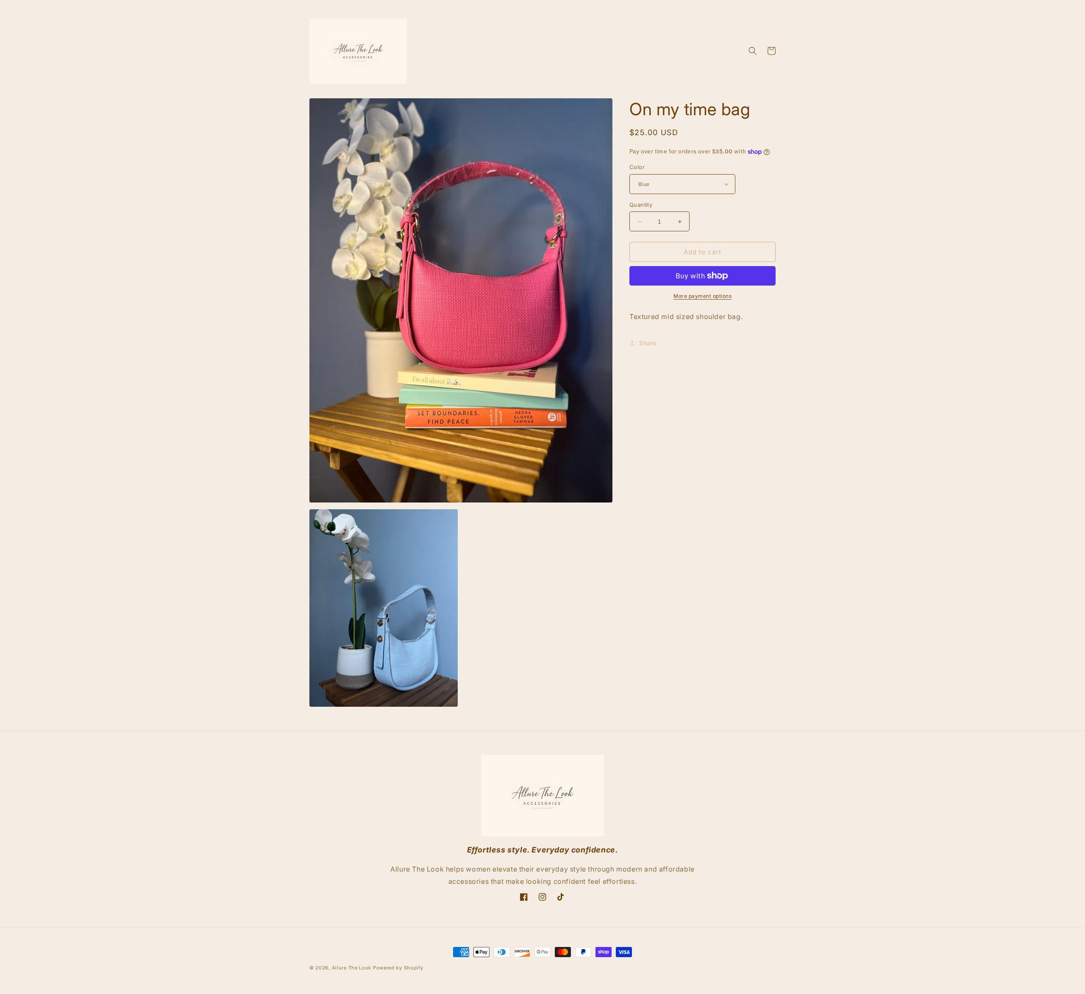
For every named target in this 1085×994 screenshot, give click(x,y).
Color (637, 167)
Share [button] (648, 343)
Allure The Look (352, 968)
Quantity (640, 204)
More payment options (702, 296)
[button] (752, 51)
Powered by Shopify (398, 968)
